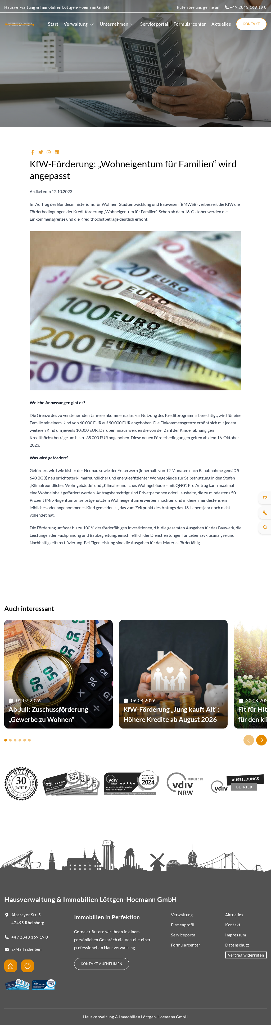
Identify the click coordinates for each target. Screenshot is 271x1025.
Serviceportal (154, 24)
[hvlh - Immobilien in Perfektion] (10, 965)
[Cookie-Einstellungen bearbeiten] (27, 965)
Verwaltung (76, 24)
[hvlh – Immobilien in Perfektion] (19, 24)
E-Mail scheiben (26, 949)
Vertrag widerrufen (246, 955)
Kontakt (251, 24)
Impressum (235, 934)
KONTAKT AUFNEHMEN (102, 964)
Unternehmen (114, 24)
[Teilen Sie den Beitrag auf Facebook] (33, 152)
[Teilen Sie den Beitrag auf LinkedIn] (57, 152)
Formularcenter (190, 24)
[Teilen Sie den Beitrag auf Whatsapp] (49, 152)
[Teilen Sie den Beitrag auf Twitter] (41, 152)
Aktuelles (221, 24)
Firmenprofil (182, 924)
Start (53, 24)
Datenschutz (237, 945)
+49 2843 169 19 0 (248, 7)
